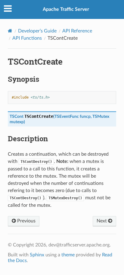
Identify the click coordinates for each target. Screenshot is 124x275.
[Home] (10, 30)
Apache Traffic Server (66, 9)
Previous (26, 220)
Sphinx (37, 254)
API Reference (77, 31)
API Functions (27, 38)
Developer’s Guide (37, 31)
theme (68, 254)
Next (102, 220)
